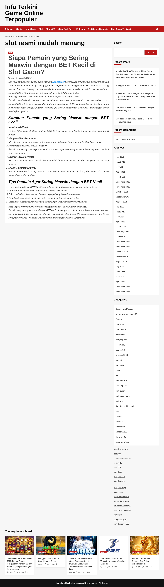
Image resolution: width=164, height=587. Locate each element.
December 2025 (123, 182)
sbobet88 (120, 365)
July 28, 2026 (51, 564)
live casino (120, 334)
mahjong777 (119, 476)
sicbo (118, 370)
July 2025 (120, 207)
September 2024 (123, 256)
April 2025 (120, 222)
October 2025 (122, 192)
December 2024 (123, 241)
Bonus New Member (125, 309)
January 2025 (122, 236)
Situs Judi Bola (65, 29)
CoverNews (90, 583)
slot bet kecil (58, 81)
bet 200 (117, 453)
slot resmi (118, 514)
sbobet (119, 360)
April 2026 (120, 172)
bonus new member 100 (126, 314)
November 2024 (123, 246)
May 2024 (120, 276)
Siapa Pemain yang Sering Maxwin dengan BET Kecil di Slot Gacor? (52, 64)
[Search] (157, 29)
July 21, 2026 (82, 572)
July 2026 (120, 157)
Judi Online (121, 329)
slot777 (119, 411)
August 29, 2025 (24, 78)
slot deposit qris (121, 449)
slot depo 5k (119, 481)
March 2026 (121, 177)
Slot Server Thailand (121, 29)
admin (13, 78)
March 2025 (121, 227)
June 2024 (120, 271)
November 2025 (123, 187)
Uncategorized (122, 442)
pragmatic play (120, 519)
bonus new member (122, 458)
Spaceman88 (121, 432)
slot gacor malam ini (122, 510)
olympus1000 (122, 355)
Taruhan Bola (121, 437)
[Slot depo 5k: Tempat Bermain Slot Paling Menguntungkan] (144, 545)
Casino (19, 29)
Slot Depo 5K (121, 386)
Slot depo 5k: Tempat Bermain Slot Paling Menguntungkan (134, 120)
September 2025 (123, 197)
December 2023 (123, 286)
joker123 (118, 463)
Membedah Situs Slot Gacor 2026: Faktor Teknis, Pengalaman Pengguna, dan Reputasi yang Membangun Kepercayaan (135, 74)
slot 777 (117, 467)
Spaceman (120, 426)
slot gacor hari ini (123, 396)
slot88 (118, 416)
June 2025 (120, 212)
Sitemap (9, 29)
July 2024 (120, 266)
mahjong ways (120, 487)
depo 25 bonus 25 (121, 496)
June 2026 (120, 162)
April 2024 (120, 281)
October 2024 (122, 251)
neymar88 (120, 350)
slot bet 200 (121, 380)
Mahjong (80, 29)
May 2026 (120, 167)
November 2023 (123, 291)
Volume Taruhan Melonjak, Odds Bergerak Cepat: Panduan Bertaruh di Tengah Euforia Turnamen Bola (135, 96)
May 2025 (120, 217)
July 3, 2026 (144, 567)
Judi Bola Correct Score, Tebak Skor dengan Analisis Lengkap (135, 109)
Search (118, 42)
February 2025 (122, 232)
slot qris (119, 401)
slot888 (119, 421)
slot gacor (120, 391)
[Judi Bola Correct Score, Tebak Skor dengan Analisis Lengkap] (113, 545)
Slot (41, 29)
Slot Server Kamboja (98, 29)
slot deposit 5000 (121, 524)
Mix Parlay (120, 345)
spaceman (118, 492)
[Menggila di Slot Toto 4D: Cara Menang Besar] (50, 545)
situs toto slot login (122, 505)
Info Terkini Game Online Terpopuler (24, 13)
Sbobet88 (50, 29)
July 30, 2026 (20, 572)
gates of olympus (121, 501)
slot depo (118, 472)
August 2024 (121, 261)
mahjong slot (121, 339)
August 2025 (121, 202)
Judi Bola (31, 29)
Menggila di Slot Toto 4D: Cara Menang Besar (136, 85)
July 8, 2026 (113, 567)
